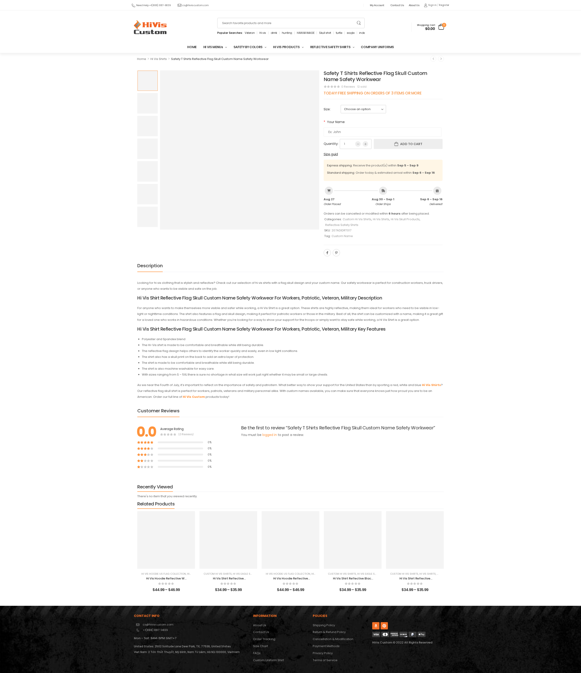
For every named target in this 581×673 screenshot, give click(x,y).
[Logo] (150, 27)
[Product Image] (239, 150)
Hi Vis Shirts (158, 59)
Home (141, 59)
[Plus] (365, 144)
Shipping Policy (324, 625)
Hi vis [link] (262, 33)
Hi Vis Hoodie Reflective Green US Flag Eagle (290, 580)
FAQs (257, 653)
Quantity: (331, 143)
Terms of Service (325, 660)
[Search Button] (359, 23)
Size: (327, 109)
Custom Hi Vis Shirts (357, 219)
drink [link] (274, 33)
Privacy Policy (323, 653)
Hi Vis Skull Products (405, 219)
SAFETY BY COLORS (248, 47)
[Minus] (358, 144)
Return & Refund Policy (329, 632)
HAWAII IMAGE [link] (305, 33)
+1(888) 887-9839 (155, 630)
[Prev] (433, 58)
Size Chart (260, 646)
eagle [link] (350, 33)
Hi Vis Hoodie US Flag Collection (163, 574)
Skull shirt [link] (325, 33)
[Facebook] (327, 252)
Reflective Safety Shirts (341, 225)
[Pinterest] (336, 252)
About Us (414, 5)
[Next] (441, 58)
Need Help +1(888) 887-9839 (153, 5)
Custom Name (342, 236)
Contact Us (397, 5)
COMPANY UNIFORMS (377, 47)
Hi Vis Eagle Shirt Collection (252, 574)
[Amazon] (375, 625)
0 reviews (348, 86)
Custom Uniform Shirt (268, 660)
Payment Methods (326, 646)
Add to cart (411, 144)
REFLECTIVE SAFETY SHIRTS (330, 47)
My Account (377, 5)
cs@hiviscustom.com (195, 5)
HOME (192, 47)
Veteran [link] (250, 33)
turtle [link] (339, 33)
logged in (269, 435)
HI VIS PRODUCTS (286, 47)
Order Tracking (264, 639)
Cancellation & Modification (333, 639)
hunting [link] (287, 33)
